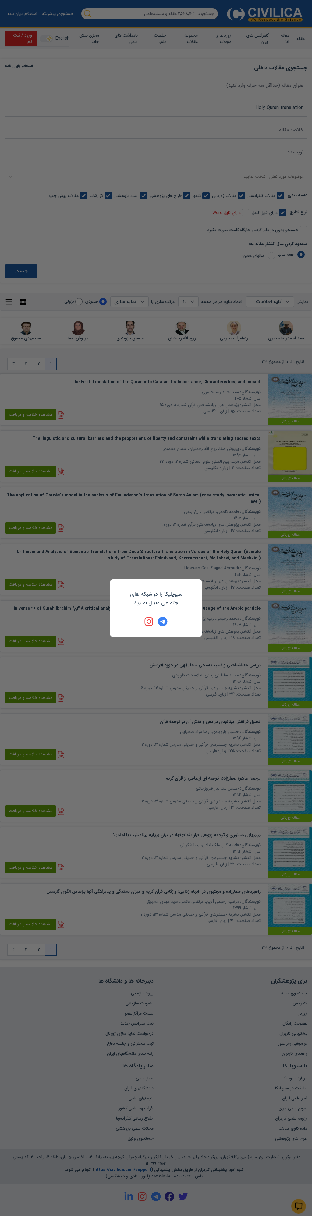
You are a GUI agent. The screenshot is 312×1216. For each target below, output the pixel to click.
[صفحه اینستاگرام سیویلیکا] (149, 621)
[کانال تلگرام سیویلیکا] (163, 621)
